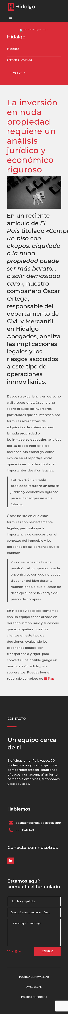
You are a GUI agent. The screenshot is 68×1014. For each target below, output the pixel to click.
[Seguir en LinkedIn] (10, 861)
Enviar (47, 951)
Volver (19, 73)
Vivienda (26, 60)
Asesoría (13, 60)
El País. (49, 678)
